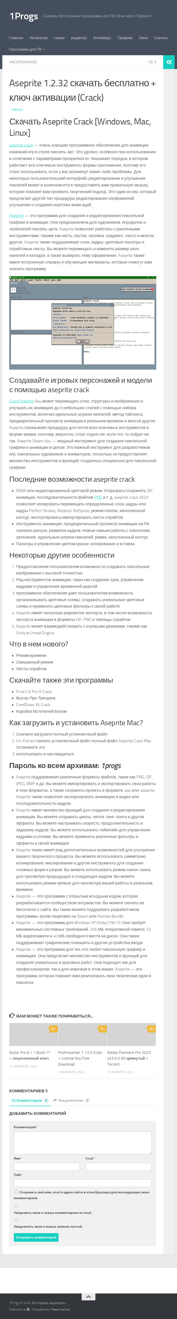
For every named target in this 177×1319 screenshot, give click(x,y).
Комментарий (26, 1127)
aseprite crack (21, 145)
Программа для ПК (25, 49)
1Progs (23, 16)
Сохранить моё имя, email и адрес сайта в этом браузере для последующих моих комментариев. (82, 1195)
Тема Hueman (61, 1309)
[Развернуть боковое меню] (169, 62)
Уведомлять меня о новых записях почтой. (48, 1227)
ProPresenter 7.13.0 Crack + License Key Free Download (80, 1058)
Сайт (18, 1175)
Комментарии (32, 1100)
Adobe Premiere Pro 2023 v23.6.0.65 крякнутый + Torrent (129, 1058)
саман (59, 38)
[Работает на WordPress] (28, 1309)
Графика (125, 38)
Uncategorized (23, 62)
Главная (16, 38)
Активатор (38, 38)
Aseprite (16, 215)
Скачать (161, 38)
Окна (143, 38)
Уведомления (73, 1100)
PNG (98, 497)
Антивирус (102, 38)
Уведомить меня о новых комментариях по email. (53, 1213)
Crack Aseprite (21, 401)
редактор (79, 38)
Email (90, 1158)
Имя (18, 1158)
